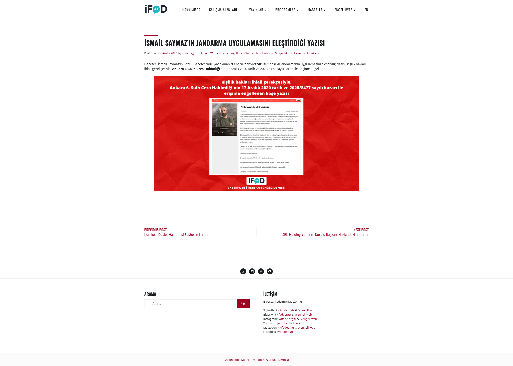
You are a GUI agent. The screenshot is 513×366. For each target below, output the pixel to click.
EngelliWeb (343, 9)
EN (366, 9)
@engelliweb (306, 310)
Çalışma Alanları (223, 9)
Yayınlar (256, 9)
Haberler (315, 9)
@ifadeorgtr (286, 310)
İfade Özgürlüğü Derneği (272, 360)
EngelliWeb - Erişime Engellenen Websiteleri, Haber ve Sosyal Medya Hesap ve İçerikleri (260, 53)
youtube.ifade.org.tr (290, 323)
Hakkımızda (191, 9)
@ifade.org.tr (287, 319)
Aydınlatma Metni (237, 360)
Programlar (285, 9)
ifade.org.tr (189, 53)
